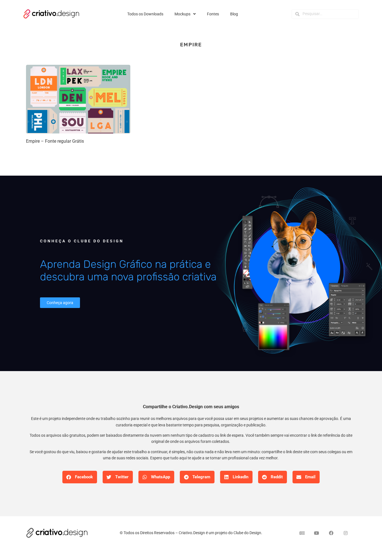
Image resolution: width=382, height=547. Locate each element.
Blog (234, 14)
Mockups (182, 14)
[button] (79, 477)
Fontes (213, 14)
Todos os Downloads (145, 14)
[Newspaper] (302, 533)
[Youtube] (316, 533)
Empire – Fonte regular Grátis (55, 141)
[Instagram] (345, 533)
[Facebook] (331, 533)
